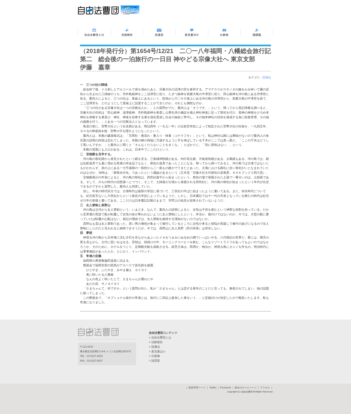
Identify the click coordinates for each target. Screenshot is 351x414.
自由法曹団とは (161, 337)
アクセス (265, 387)
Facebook (225, 387)
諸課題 (155, 360)
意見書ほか (158, 351)
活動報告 (157, 342)
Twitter (212, 387)
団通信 (266, 77)
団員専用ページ (197, 387)
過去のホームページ (246, 387)
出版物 (155, 356)
